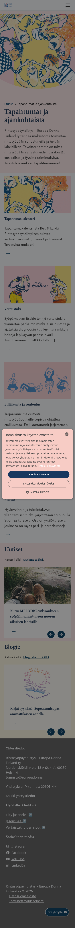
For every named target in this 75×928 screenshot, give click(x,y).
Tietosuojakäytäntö (49, 466)
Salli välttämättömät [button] (38, 483)
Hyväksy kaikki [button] (39, 474)
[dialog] (37, 464)
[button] (37, 492)
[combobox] (67, 434)
